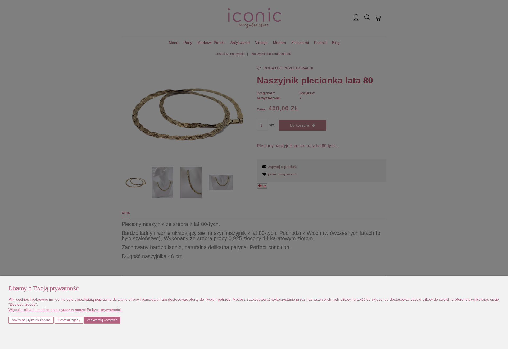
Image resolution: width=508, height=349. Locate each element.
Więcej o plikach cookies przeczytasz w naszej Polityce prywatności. (65, 310)
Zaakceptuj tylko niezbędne (31, 320)
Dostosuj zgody (69, 320)
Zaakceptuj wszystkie (102, 320)
